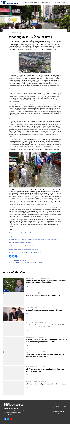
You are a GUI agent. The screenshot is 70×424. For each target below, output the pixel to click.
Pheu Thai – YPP (35, 2)
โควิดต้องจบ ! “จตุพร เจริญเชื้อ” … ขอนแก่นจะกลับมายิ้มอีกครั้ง (46, 384)
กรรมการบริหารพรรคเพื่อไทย (60, 407)
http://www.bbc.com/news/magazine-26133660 (21, 246)
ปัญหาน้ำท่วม (23, 262)
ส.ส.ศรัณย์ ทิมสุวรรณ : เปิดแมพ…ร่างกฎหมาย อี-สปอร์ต (44, 310)
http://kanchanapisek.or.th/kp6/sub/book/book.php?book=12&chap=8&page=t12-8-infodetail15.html (34, 239)
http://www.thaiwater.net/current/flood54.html (20, 233)
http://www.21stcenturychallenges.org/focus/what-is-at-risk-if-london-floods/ (28, 236)
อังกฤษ (29, 262)
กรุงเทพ (17, 262)
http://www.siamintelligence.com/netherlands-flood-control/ (24, 249)
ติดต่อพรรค (57, 2)
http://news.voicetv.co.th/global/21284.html (20, 243)
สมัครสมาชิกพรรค (58, 414)
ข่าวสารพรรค (25, 2)
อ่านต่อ (27, 286)
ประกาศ (30, 2)
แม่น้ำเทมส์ (40, 262)
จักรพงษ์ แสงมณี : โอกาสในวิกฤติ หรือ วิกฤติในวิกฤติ (43, 295)
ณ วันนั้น (52, 2)
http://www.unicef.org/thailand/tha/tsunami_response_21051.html (25, 252)
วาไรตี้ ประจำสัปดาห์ (21, 260)
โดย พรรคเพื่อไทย (25, 33)
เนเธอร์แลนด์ (34, 262)
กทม (14, 262)
